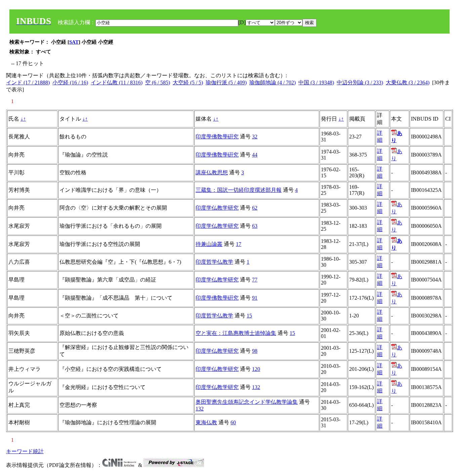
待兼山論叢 (209, 244)
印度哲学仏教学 (214, 262)
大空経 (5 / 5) (188, 82)
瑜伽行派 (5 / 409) (226, 82)
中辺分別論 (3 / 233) (360, 82)
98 (254, 351)
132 (256, 387)
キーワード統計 (25, 451)
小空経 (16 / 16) (70, 82)
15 (249, 315)
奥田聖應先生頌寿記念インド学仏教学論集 (247, 402)
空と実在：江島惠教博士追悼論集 (236, 333)
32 (254, 136)
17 (238, 244)
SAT (74, 42)
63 (254, 226)
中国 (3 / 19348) (316, 82)
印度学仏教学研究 (217, 208)
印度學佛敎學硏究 (217, 136)
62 (254, 208)
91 (254, 298)
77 (254, 280)
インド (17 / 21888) (28, 82)
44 (254, 155)
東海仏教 (206, 422)
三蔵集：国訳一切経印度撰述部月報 (239, 190)
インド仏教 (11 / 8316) (116, 82)
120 (256, 369)
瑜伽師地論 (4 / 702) (272, 82)
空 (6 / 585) (157, 82)
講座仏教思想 (212, 172)
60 (233, 422)
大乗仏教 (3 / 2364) (407, 82)
